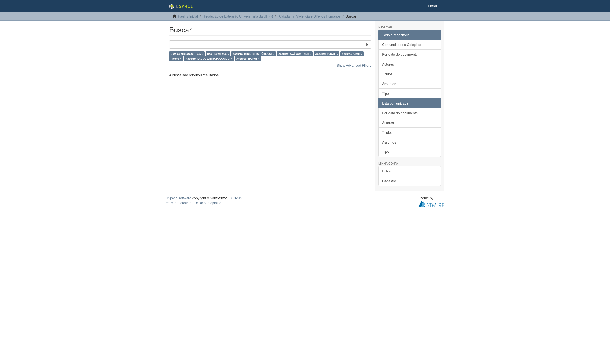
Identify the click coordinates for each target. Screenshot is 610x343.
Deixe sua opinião (207, 202)
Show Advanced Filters (354, 65)
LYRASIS (235, 198)
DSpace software (178, 198)
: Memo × (176, 58)
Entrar (386, 171)
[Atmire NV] (431, 203)
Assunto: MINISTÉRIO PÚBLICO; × (253, 53)
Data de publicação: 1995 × (187, 53)
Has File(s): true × (218, 53)
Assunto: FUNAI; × (326, 53)
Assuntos (389, 83)
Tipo (385, 93)
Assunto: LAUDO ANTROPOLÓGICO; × (209, 58)
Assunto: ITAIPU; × (247, 58)
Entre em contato (179, 202)
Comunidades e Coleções (401, 44)
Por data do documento (400, 54)
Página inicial (188, 16)
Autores (388, 64)
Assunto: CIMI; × (352, 53)
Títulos (387, 73)
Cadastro (389, 180)
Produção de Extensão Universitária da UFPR (238, 16)
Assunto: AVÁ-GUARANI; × (294, 53)
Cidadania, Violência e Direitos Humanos (310, 16)
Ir (367, 44)
